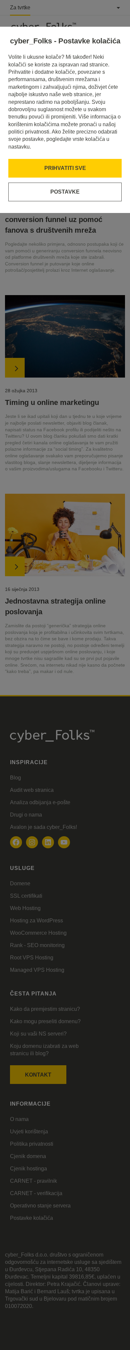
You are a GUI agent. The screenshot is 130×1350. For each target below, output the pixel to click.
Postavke (65, 192)
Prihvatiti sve (65, 168)
